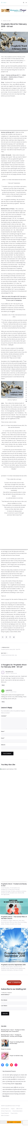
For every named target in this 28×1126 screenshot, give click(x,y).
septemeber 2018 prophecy (7, 970)
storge (19, 924)
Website (3, 744)
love (23, 920)
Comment (4, 716)
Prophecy (14, 891)
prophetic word (14, 892)
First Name (4, 1000)
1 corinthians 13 (5, 920)
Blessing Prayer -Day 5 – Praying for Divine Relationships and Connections (13, 1030)
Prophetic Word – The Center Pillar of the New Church (14, 917)
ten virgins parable (5, 894)
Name (3, 731)
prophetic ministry (5, 968)
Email (3, 738)
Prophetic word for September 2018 (13, 965)
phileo (3, 924)
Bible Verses (19, 1108)
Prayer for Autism (6, 1049)
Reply (3, 685)
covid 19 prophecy (5, 887)
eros (20, 920)
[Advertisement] (14, 116)
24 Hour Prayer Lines (6, 1111)
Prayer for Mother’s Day (16, 1055)
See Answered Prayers (9, 1071)
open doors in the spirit (14, 889)
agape (10, 920)
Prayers (13, 1108)
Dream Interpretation (17, 1111)
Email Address (5, 994)
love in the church (5, 922)
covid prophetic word (15, 887)
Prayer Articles (14, 1113)
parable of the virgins (6, 891)
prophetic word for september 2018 (17, 968)
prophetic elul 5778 (18, 966)
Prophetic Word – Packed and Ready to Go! (14, 885)
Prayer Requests (5, 1113)
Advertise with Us (5, 1108)
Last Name (4, 1005)
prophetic (11, 966)
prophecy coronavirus (21, 891)
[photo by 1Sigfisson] (14, 42)
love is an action (13, 922)
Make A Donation (5, 1115)
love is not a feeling (22, 922)
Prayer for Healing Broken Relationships (17, 1042)
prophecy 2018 (5, 966)
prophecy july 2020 (5, 892)
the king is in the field (18, 970)
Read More (18, 1083)
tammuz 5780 (21, 892)
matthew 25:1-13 (5, 889)
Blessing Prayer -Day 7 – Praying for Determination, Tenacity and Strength (11, 1035)
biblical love (15, 920)
